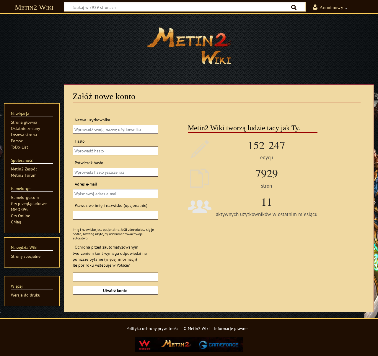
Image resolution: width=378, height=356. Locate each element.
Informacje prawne (230, 328)
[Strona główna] (189, 46)
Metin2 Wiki (34, 7)
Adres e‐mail (86, 184)
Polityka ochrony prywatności (153, 328)
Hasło (80, 141)
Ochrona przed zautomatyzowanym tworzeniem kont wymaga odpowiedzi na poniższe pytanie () (110, 253)
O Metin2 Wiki (197, 328)
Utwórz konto (115, 290)
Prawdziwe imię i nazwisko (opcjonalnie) (111, 205)
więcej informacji (120, 259)
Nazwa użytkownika (92, 120)
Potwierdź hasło (89, 162)
